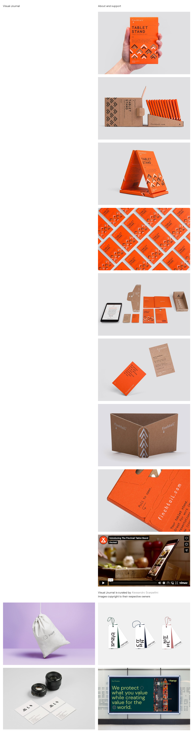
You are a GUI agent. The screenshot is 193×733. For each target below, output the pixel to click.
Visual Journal (11, 6)
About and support (109, 6)
